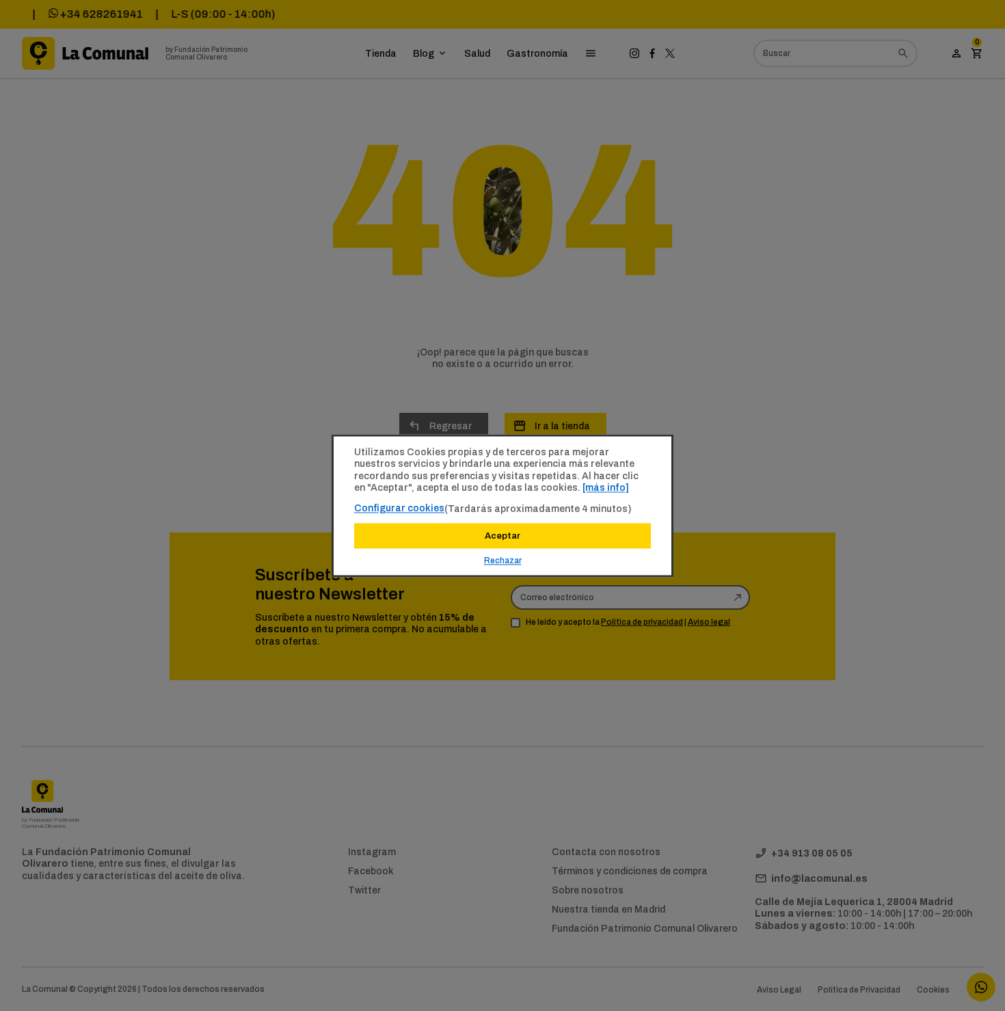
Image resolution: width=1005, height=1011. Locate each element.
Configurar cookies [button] (399, 507)
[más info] (605, 487)
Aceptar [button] (502, 535)
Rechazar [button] (503, 560)
